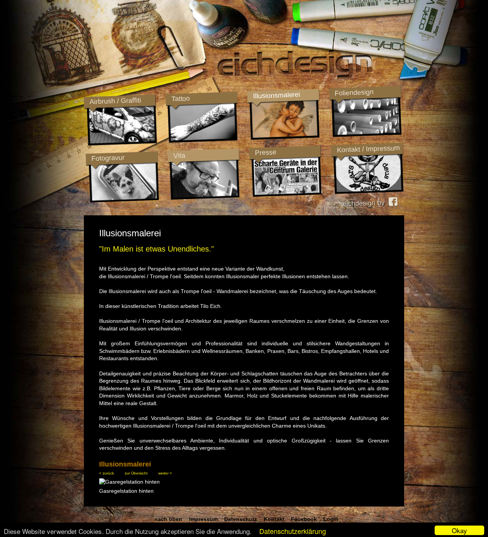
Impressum (203, 519)
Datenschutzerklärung (292, 531)
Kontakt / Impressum (368, 149)
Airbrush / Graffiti (115, 101)
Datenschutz (240, 519)
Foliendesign (354, 92)
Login (331, 519)
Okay (459, 530)
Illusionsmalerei (276, 95)
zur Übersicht (136, 473)
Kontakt (274, 519)
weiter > (165, 473)
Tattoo (180, 99)
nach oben (168, 519)
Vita (179, 155)
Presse (265, 152)
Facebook (304, 519)
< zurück (106, 473)
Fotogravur (108, 158)
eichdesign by (365, 203)
